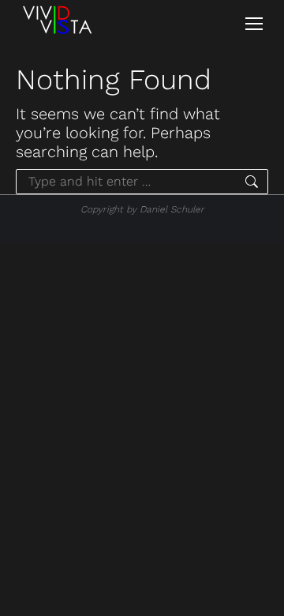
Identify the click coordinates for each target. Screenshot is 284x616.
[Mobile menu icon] (254, 23)
